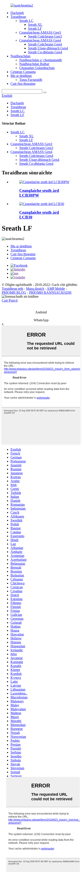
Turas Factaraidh (30, 80)
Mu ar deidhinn (21, 76)
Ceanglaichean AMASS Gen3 (40, 32)
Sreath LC (26, 21)
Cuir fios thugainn (22, 83)
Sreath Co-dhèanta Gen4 (45, 52)
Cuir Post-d (9, 300)
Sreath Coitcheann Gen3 (45, 36)
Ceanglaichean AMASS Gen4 (40, 40)
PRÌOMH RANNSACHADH (50, 292)
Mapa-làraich (35, 288)
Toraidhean (18, 17)
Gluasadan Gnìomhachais (37, 68)
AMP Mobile (56, 288)
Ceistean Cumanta (23, 72)
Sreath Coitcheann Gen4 (45, 44)
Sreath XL (35, 24)
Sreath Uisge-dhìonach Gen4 (48, 48)
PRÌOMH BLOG (14, 292)
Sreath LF (35, 28)
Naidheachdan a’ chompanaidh (40, 60)
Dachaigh (17, 13)
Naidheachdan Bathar (34, 64)
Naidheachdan (20, 56)
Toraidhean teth (12, 288)
